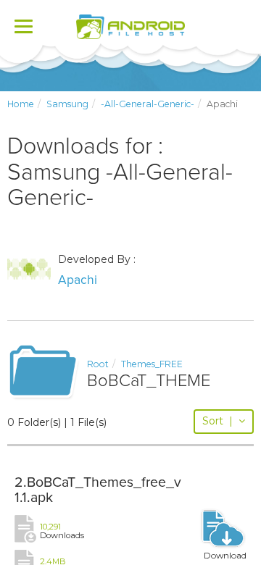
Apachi (77, 280)
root (98, 364)
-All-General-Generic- (147, 104)
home (20, 104)
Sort (217, 420)
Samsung (67, 104)
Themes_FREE (152, 364)
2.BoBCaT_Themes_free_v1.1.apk (97, 490)
